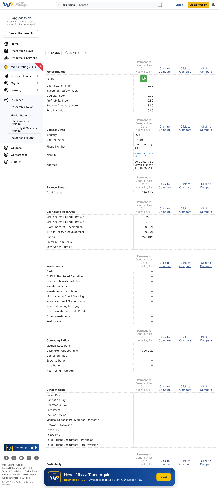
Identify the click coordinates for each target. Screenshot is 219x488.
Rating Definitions (11, 468)
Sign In (179, 4)
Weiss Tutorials (10, 478)
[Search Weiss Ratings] (59, 5)
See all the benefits (21, 33)
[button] (53, 53)
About (19, 465)
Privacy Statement (11, 474)
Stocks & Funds (21, 76)
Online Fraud (31, 471)
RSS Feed (25, 478)
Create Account (198, 4)
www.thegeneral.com (143, 154)
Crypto (15, 83)
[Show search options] (160, 5)
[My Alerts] (213, 5)
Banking (16, 90)
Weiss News (29, 474)
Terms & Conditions (12, 471)
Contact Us (8, 465)
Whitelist (27, 468)
